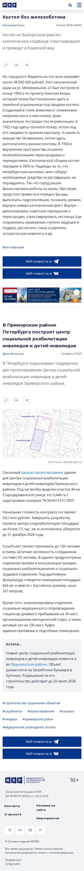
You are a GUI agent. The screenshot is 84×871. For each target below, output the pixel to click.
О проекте (13, 814)
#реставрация (13, 247)
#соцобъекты (12, 711)
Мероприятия (47, 818)
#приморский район (38, 719)
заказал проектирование (42, 472)
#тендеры (10, 719)
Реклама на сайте (45, 808)
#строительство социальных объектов (31, 703)
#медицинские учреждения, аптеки (29, 727)
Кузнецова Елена (14, 25)
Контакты (12, 806)
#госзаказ (67, 711)
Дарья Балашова (13, 353)
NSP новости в (39, 261)
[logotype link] (13, 5)
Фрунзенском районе (29, 664)
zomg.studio (12, 864)
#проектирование (41, 711)
